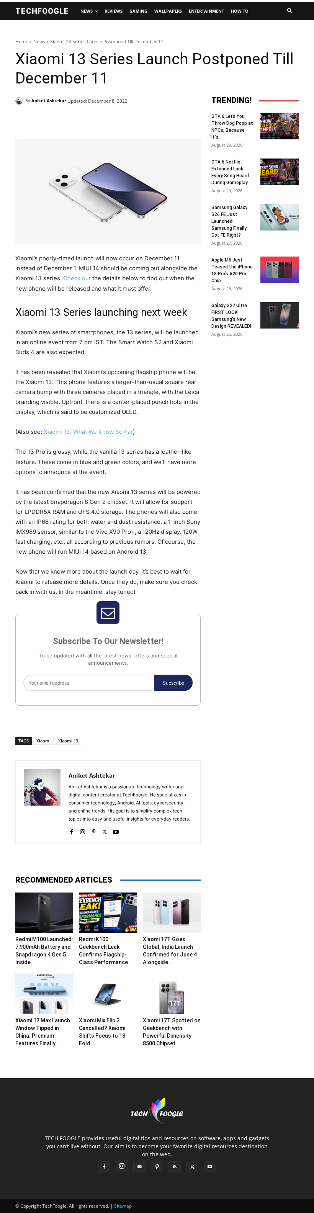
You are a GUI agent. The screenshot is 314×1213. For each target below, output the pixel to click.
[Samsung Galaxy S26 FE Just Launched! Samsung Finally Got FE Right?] (279, 217)
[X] (85, 120)
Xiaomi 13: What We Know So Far (88, 431)
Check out (77, 278)
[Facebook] (68, 120)
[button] (289, 11)
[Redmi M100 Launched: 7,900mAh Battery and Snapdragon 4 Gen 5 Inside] (44, 912)
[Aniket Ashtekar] (20, 101)
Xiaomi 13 (68, 741)
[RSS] (174, 1167)
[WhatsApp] (121, 120)
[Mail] (139, 1167)
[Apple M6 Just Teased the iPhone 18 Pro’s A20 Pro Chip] (279, 270)
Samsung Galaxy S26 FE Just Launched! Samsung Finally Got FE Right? (229, 221)
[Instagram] (82, 830)
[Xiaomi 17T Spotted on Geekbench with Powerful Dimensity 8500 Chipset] (172, 994)
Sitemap (123, 1206)
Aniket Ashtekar (48, 100)
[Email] (138, 120)
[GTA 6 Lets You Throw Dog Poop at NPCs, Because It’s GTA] (279, 126)
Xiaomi (43, 741)
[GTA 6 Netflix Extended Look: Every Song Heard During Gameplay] (279, 172)
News (39, 41)
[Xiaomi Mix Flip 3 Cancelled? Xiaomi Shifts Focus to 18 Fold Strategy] (108, 994)
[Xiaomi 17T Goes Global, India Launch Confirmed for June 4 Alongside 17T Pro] (172, 912)
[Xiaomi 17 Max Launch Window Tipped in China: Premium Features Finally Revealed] (44, 994)
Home (21, 41)
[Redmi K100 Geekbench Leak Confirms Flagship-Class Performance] (108, 912)
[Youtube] (116, 830)
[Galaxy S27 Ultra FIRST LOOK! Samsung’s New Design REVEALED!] (279, 315)
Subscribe (173, 683)
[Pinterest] (103, 120)
